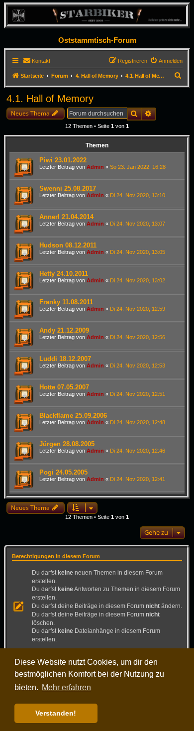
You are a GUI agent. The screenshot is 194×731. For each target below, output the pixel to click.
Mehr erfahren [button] (66, 687)
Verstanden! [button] (55, 713)
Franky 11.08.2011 (66, 302)
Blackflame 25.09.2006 (73, 415)
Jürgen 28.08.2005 (67, 444)
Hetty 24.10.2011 (63, 273)
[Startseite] (97, 15)
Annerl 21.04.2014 (66, 217)
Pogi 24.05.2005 (63, 472)
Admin (95, 167)
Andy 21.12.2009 (64, 330)
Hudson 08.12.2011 (68, 245)
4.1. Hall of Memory (50, 98)
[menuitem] (36, 61)
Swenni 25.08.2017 (67, 188)
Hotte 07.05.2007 (64, 387)
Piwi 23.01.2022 (63, 160)
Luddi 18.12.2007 (65, 359)
